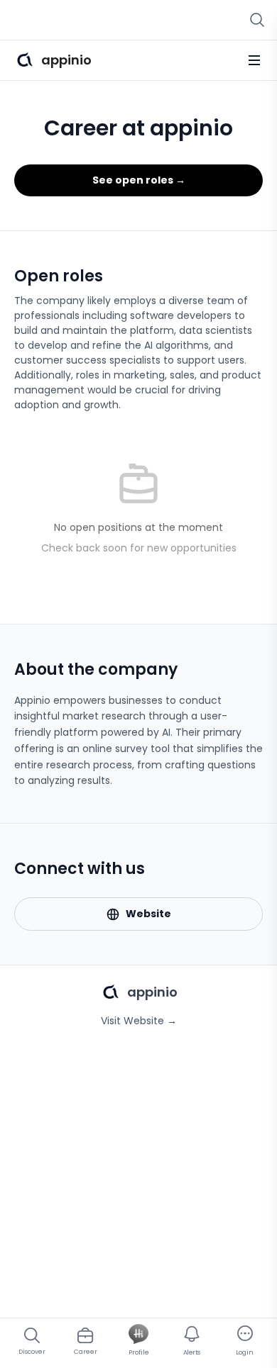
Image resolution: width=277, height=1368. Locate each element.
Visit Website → (139, 1021)
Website (148, 914)
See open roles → (138, 180)
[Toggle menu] (254, 60)
